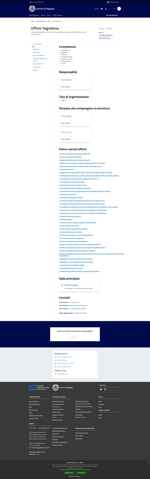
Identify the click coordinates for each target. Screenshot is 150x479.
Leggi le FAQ (55, 434)
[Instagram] (105, 9)
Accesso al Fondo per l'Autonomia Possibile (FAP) (75, 154)
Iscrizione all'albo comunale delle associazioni (74, 229)
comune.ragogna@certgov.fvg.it (77, 308)
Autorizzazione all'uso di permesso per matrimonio (75, 188)
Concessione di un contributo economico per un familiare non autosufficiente (83, 213)
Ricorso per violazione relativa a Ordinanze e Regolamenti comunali (80, 244)
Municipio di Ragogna (71, 285)
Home (32, 21)
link (90, 469)
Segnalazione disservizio (58, 431)
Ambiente (77, 409)
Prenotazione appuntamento (59, 428)
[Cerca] (119, 9)
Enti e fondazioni (33, 410)
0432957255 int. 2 (74, 302)
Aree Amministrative (34, 404)
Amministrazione (40, 21)
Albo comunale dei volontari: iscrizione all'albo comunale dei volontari (81, 166)
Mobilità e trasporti (57, 420)
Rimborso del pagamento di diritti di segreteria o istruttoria (77, 251)
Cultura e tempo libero (58, 404)
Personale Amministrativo (36, 415)
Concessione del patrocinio (68, 194)
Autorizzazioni (79, 415)
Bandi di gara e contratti (81, 433)
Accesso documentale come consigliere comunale (75, 160)
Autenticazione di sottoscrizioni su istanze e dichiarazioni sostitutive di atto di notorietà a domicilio (89, 176)
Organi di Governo (34, 401)
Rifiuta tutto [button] (81, 472)
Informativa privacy (57, 445)
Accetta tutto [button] (69, 473)
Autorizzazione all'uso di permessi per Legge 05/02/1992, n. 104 (79, 179)
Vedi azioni (109, 28)
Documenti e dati (33, 418)
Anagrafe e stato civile (58, 401)
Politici (31, 413)
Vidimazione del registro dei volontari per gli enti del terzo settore (79, 271)
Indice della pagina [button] (37, 44)
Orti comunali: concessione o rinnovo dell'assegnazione (76, 235)
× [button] (148, 462)
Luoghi (100, 415)
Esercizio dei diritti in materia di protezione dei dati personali (78, 222)
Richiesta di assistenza (58, 437)
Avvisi (100, 407)
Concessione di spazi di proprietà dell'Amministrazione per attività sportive (82, 204)
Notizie (100, 401)
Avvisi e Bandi (79, 436)
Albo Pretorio (78, 438)
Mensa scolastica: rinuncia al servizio (71, 232)
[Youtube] (101, 9)
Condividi (101, 28)
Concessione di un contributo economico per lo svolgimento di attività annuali (83, 210)
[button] (75, 476)
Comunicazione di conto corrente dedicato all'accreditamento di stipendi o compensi (85, 191)
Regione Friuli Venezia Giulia (36, 2)
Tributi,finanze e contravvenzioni (84, 406)
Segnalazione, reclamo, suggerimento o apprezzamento (76, 262)
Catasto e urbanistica (57, 415)
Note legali (55, 439)
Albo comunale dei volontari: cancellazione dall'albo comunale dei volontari (82, 163)
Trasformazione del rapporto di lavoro (71, 268)
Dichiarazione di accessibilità (59, 442)
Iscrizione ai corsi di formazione (69, 226)
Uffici (48, 21)
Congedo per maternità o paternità (70, 216)
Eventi (100, 418)
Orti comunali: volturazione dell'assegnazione (73, 241)
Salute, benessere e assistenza (83, 412)
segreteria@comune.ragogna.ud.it (78, 305)
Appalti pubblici (56, 412)
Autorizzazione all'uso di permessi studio (72, 182)
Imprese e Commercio (58, 409)
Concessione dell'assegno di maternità (71, 197)
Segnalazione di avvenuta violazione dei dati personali (76, 259)
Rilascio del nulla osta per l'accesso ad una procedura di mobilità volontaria (82, 247)
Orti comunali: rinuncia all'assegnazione (72, 238)
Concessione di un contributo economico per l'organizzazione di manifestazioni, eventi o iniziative (89, 207)
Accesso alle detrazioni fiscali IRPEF (70, 157)
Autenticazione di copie (67, 169)
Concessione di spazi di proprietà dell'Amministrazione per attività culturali (82, 201)
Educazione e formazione (82, 401)
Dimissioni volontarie (66, 219)
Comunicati (101, 404)
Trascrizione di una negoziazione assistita (72, 265)
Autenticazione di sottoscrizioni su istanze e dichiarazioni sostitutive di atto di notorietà (86, 172)
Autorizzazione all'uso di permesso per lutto (73, 185)
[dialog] (75, 469)
